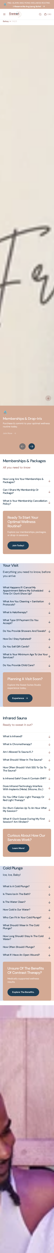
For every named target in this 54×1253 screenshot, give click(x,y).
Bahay (6, 21)
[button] (4, 14)
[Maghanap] (40, 14)
